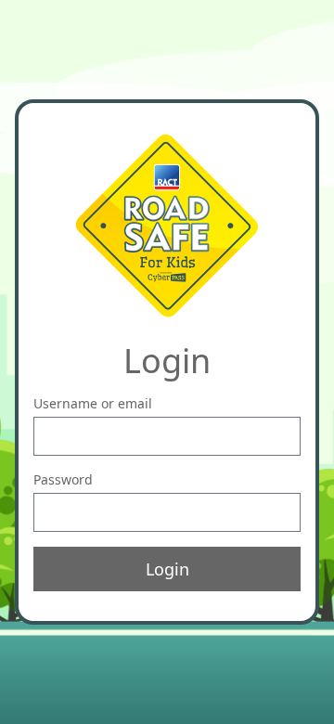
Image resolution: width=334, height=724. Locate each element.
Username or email (92, 403)
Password (63, 479)
